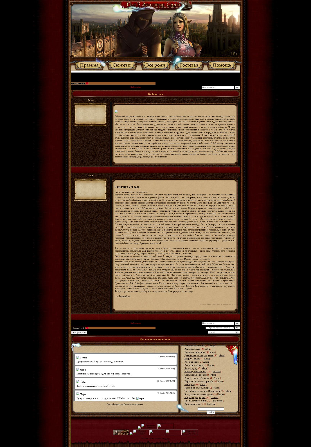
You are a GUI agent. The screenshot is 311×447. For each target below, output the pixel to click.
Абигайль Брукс (192, 348)
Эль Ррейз (189, 384)
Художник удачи (192, 403)
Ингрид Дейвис (192, 358)
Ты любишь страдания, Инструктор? (203, 390)
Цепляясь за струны (194, 345)
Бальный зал (124, 296)
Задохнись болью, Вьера (196, 387)
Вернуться (176, 74)
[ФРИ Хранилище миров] (174, 434)
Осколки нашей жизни (195, 374)
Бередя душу (191, 368)
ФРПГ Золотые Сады (81, 87)
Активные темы (149, 74)
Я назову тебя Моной (195, 371)
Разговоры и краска (194, 365)
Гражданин (217, 400)
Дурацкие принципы (194, 352)
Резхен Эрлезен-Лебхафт (197, 378)
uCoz (166, 438)
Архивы (97, 87)
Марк (212, 345)
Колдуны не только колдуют (198, 394)
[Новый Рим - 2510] (131, 434)
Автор (207, 358)
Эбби (207, 348)
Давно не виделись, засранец (198, 355)
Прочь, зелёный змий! (195, 400)
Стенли (214, 397)
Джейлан (216, 371)
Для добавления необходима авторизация (125, 404)
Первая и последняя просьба (198, 381)
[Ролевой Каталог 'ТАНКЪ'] (139, 429)
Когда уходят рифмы (195, 397)
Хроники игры (191, 361)
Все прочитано (163, 74)
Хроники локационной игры (115, 87)
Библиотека (135, 87)
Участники (136, 74)
